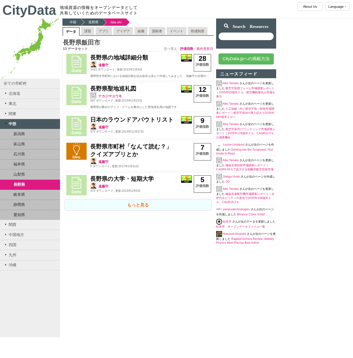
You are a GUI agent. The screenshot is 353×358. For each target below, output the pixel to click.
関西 (12, 225)
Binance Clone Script (251, 214)
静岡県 (19, 205)
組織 (141, 31)
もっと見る (138, 205)
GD (227, 181)
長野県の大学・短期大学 (122, 178)
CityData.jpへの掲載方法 (246, 58)
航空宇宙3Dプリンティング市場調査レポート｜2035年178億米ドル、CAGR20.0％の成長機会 (245, 133)
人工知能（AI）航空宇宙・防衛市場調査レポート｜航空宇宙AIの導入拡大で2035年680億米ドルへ (245, 113)
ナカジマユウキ (110, 96)
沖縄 (12, 265)
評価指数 (187, 49)
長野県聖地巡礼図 (113, 88)
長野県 (19, 184)
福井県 (19, 164)
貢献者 (157, 31)
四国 (12, 245)
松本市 (227, 221)
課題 (87, 31)
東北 (12, 104)
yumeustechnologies (237, 209)
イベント (176, 31)
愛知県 (19, 215)
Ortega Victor (232, 176)
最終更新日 (204, 49)
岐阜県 (19, 194)
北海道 (14, 93)
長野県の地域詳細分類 (119, 57)
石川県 (19, 154)
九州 (12, 255)
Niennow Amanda (235, 234)
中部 (12, 124)
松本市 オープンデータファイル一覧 (240, 226)
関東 (12, 114)
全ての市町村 (15, 83)
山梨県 (19, 174)
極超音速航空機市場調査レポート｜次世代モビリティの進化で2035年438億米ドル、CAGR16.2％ (245, 198)
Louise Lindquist (234, 144)
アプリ (104, 31)
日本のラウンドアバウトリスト (132, 119)
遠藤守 (103, 65)
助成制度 (197, 31)
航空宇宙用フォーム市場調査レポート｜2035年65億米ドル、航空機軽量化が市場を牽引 (245, 92)
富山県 (19, 144)
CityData (29, 10)
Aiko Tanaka (231, 83)
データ (71, 31)
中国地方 (16, 235)
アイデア (123, 31)
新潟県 (19, 134)
